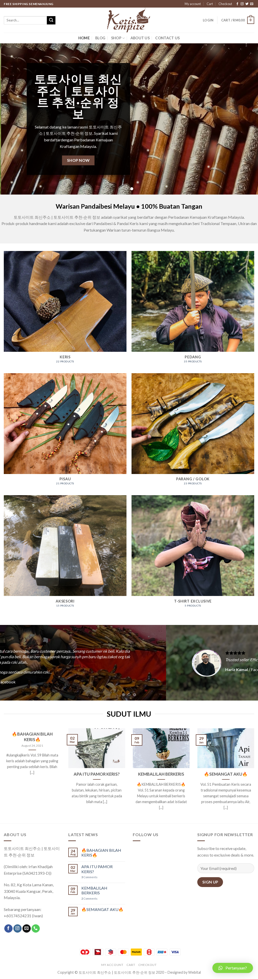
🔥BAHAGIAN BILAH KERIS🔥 (32, 737)
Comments (89, 877)
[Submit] (51, 20)
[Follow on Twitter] (246, 4)
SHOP (116, 38)
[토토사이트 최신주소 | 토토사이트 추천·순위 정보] (129, 20)
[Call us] (35, 928)
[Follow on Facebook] (237, 4)
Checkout (225, 4)
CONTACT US (167, 38)
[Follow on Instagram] (242, 4)
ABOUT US (140, 38)
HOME (84, 38)
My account (193, 4)
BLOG (100, 38)
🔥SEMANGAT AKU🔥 (226, 774)
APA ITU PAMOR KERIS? (97, 774)
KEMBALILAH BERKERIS (161, 774)
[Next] (246, 119)
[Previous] (11, 119)
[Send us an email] (251, 4)
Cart (210, 4)
